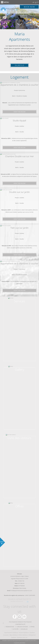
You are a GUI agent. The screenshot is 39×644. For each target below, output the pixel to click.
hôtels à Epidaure (23, 635)
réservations (10, 627)
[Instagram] (19, 616)
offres (32, 627)
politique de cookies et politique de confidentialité (20, 623)
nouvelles (24, 629)
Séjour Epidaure (13, 635)
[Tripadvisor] (24, 616)
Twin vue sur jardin (19, 227)
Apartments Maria (10, 9)
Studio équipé (19, 120)
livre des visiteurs (22, 627)
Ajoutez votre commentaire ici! (19, 438)
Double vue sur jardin (19, 191)
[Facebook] (14, 616)
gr (36, 2)
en (34, 2)
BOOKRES (22, 643)
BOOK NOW (29, 6)
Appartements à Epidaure (11, 632)
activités (16, 629)
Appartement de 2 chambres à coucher (19, 84)
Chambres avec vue (22, 637)
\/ (19, 24)
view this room (19, 112)
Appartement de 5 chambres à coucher (19, 263)
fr (37, 2)
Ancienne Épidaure (24, 632)
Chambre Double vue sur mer (19, 156)
